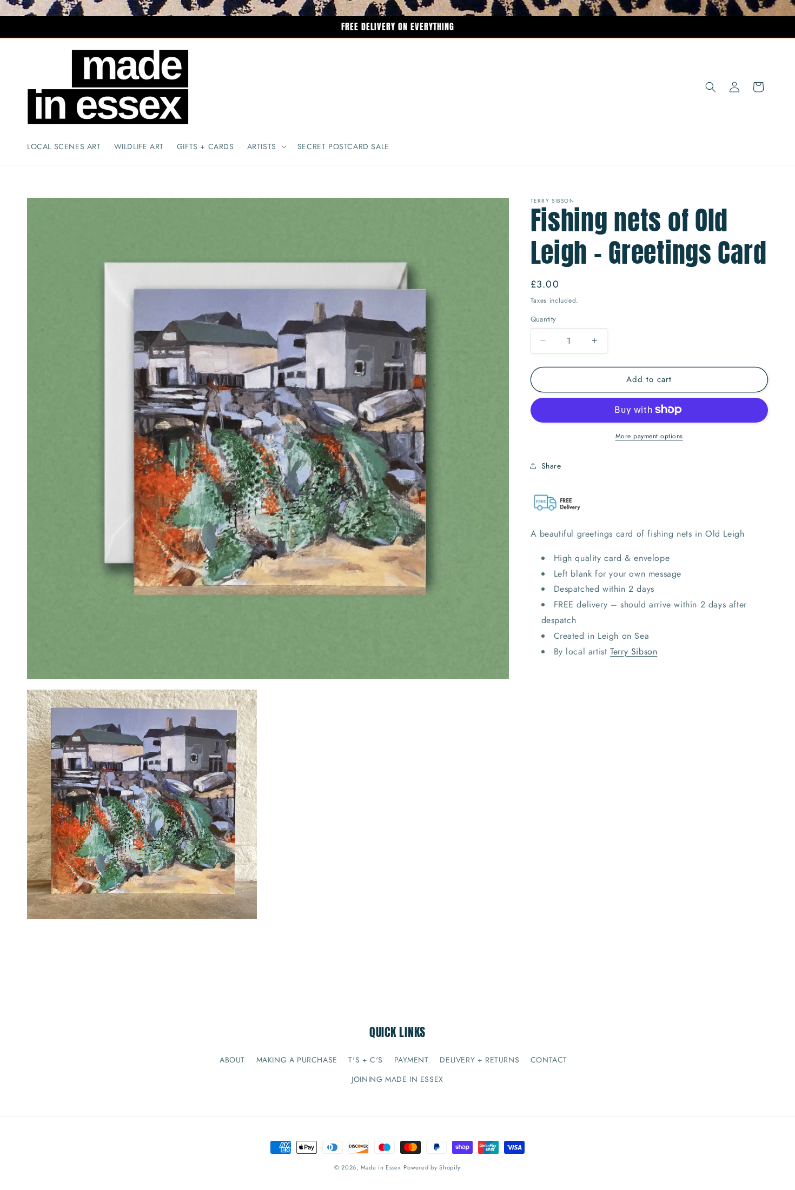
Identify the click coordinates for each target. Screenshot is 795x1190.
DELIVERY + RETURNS (479, 1059)
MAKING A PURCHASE (296, 1059)
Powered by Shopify (432, 1167)
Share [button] (551, 465)
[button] (266, 146)
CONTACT (549, 1059)
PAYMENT (411, 1059)
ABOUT (232, 1059)
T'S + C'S (365, 1059)
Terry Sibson (633, 651)
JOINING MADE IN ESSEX (397, 1078)
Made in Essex (381, 1167)
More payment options (649, 435)
